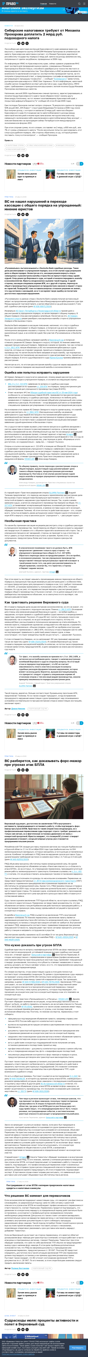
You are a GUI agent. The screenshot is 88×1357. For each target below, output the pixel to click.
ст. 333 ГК (22, 1091)
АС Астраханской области (53, 1084)
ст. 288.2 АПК (33, 412)
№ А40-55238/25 (17, 1078)
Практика (10, 1181)
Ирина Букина (56, 357)
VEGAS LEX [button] (30, 459)
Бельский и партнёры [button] (42, 955)
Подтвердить (77, 1348)
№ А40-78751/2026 (50, 982)
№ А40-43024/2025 (65, 937)
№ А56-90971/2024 (42, 306)
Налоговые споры (15, 145)
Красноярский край (16, 149)
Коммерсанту (60, 79)
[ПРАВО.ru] (10, 3)
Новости (9, 26)
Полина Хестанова (20, 1268)
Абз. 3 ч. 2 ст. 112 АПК (17, 384)
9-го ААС (74, 1076)
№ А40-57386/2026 (31, 982)
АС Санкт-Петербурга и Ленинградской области (38, 311)
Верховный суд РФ (38, 709)
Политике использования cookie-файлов (18, 1354)
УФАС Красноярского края (40, 145)
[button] (18, 43)
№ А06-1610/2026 (40, 1091)
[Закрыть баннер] (46, 1335)
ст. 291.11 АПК (64, 609)
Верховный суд (56, 340)
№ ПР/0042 (26, 1006)
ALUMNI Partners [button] (57, 492)
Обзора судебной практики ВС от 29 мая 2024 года (53, 392)
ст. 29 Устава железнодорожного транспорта (55, 881)
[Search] (79, 3)
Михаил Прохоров (66, 145)
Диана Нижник (18, 708)
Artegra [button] (69, 434)
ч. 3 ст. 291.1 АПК (12, 347)
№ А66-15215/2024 (37, 642)
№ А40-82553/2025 (19, 859)
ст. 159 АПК (42, 386)
